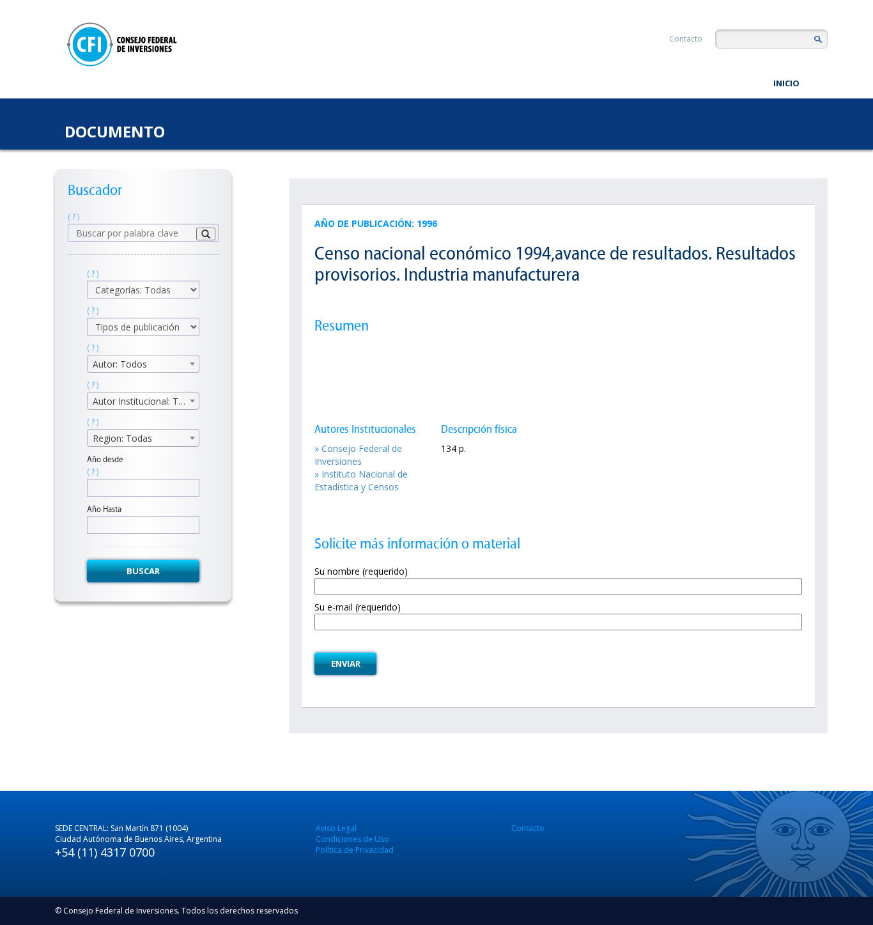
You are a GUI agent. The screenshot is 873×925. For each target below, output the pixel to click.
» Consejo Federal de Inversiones (358, 454)
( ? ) (74, 217)
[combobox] (143, 364)
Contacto (685, 38)
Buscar (143, 571)
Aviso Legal (336, 828)
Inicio (786, 83)
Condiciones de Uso (352, 839)
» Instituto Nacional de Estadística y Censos (361, 480)
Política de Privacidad (355, 849)
